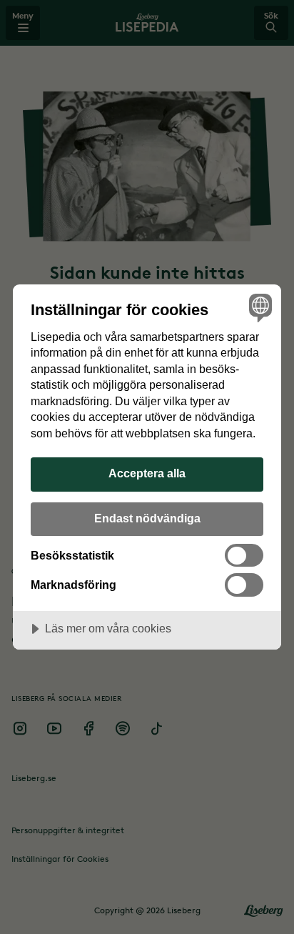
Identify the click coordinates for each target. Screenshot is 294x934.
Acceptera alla (147, 473)
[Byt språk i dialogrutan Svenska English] (258, 306)
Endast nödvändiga (147, 518)
